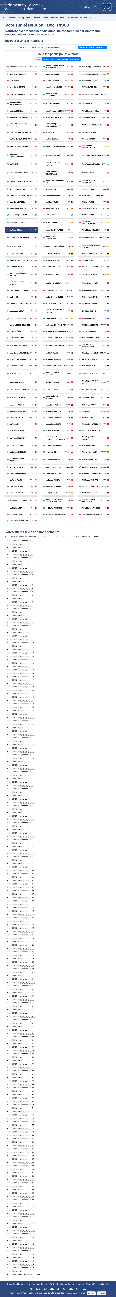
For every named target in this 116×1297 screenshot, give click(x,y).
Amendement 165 (27, 1088)
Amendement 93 (27, 846)
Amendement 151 (27, 1040)
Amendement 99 (27, 867)
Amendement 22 (27, 615)
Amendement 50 (27, 711)
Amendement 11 (26, 578)
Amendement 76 (27, 795)
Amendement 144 (27, 1016)
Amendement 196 (27, 1190)
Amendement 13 (26, 585)
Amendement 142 (27, 1009)
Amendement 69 (27, 772)
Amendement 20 (27, 609)
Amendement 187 (27, 1159)
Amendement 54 (27, 724)
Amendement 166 (27, 1091)
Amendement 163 (27, 1081)
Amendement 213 (27, 1247)
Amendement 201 (27, 1207)
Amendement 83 (27, 819)
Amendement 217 (27, 1261)
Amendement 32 (27, 649)
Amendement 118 (27, 931)
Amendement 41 (26, 680)
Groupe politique (62, 59)
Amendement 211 (27, 1240)
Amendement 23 (27, 619)
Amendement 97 (27, 860)
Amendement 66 (27, 765)
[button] (110, 47)
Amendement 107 (27, 894)
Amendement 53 (27, 721)
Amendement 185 (27, 1152)
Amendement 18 (26, 602)
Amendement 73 (27, 785)
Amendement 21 (26, 612)
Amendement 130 (27, 972)
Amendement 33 (27, 653)
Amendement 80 (27, 809)
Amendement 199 (27, 1200)
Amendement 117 (27, 928)
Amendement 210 (27, 1237)
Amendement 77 (27, 799)
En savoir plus (78, 1293)
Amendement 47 (27, 700)
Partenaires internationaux (62, 1284)
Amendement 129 (27, 969)
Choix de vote (74, 59)
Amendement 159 (27, 1067)
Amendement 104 (27, 884)
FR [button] (81, 7)
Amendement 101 (27, 874)
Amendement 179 (27, 1132)
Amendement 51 (26, 714)
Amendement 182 (27, 1142)
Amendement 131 (27, 976)
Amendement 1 (26, 544)
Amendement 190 (27, 1169)
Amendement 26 (27, 629)
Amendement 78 (27, 802)
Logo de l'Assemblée (86, 1284)
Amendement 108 (27, 897)
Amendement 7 (26, 564)
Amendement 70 (27, 775)
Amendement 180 (27, 1135)
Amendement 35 (27, 660)
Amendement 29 (27, 639)
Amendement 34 (27, 656)
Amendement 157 (27, 1060)
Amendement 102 (27, 877)
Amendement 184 (27, 1149)
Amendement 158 (27, 1064)
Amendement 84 (27, 823)
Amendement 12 (26, 581)
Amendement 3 (26, 551)
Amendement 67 (27, 768)
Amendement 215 (27, 1254)
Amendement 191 (27, 1173)
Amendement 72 (27, 782)
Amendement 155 (27, 1054)
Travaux (36, 18)
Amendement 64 (27, 758)
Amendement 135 (27, 989)
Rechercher (88, 18)
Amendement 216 (27, 1257)
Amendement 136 (27, 992)
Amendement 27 (27, 632)
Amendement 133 (27, 982)
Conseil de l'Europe (16, 1284)
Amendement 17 (26, 598)
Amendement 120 (27, 938)
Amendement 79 (27, 806)
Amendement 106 (27, 891)
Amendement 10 (26, 575)
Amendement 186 (27, 1156)
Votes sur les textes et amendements (92, 47)
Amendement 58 (27, 738)
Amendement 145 (27, 1020)
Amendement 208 (27, 1230)
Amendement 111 (27, 908)
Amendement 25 (27, 626)
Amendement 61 (26, 748)
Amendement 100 (27, 870)
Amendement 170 (27, 1105)
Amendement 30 (27, 643)
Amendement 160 (27, 1071)
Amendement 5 (26, 558)
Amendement (25, 541)
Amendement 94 (27, 850)
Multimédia (104, 1284)
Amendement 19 (26, 605)
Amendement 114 (27, 918)
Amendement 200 (27, 1203)
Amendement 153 (27, 1047)
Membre (46, 59)
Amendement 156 (27, 1057)
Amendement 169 (27, 1101)
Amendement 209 (27, 1234)
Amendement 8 (26, 568)
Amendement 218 (27, 1264)
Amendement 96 (27, 857)
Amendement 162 (27, 1077)
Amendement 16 (26, 595)
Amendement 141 (27, 1006)
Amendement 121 (27, 942)
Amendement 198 (27, 1196)
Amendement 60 (27, 745)
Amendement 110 (27, 904)
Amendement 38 (27, 670)
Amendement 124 (27, 952)
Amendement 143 (27, 1013)
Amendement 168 (27, 1098)
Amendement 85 (27, 826)
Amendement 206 (27, 1223)
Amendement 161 (27, 1074)
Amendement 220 (27, 1271)
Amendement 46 (27, 697)
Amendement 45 (27, 694)
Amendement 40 (27, 677)
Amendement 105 (27, 887)
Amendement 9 (26, 571)
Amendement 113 (27, 914)
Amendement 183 (27, 1145)
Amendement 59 (27, 741)
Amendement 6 (26, 561)
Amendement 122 (27, 945)
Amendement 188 (27, 1162)
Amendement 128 (27, 965)
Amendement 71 (26, 778)
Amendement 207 (27, 1227)
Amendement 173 (27, 1115)
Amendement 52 (27, 717)
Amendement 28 (27, 636)
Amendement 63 (27, 755)
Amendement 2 (26, 547)
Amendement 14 (26, 588)
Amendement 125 (27, 955)
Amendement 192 (27, 1176)
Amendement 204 (27, 1217)
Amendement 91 (26, 840)
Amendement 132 (27, 979)
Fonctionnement (50, 18)
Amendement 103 (27, 880)
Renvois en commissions (30, 1274)
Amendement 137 (27, 996)
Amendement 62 (27, 751)
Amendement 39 (27, 673)
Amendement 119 (27, 935)
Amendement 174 (27, 1118)
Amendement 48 (27, 704)
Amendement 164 (27, 1084)
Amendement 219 (27, 1268)
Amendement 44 (27, 690)
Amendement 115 (27, 921)
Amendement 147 (27, 1026)
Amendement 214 (27, 1251)
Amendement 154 (27, 1050)
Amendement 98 (27, 863)
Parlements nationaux (37, 1284)
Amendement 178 (27, 1128)
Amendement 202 (27, 1210)
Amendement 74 (27, 789)
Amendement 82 (27, 816)
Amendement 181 (27, 1139)
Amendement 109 (27, 901)
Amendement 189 (27, 1166)
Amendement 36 (27, 663)
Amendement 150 (27, 1037)
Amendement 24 (27, 622)
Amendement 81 (26, 812)
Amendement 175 (27, 1122)
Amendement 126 (27, 959)
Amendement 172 (27, 1111)
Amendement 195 (27, 1186)
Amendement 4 (26, 554)
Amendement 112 (27, 911)
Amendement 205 (27, 1220)
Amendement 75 (27, 792)
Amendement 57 (27, 734)
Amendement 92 (27, 843)
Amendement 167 (27, 1094)
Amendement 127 (27, 962)
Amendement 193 (27, 1179)
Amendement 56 (27, 731)
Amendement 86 (27, 829)
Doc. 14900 (93, 536)
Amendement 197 (27, 1193)
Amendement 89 (27, 833)
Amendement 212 (27, 1244)
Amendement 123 (27, 948)
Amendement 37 (27, 666)
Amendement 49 (27, 707)
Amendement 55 (27, 728)
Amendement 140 (27, 1003)
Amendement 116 (27, 925)
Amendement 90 (27, 836)
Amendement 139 (27, 999)
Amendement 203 (27, 1213)
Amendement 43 (27, 687)
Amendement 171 (27, 1108)
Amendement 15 (26, 592)
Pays (52, 59)
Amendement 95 (27, 853)
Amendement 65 (27, 761)
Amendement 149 (27, 1033)
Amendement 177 (27, 1125)
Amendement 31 (26, 646)
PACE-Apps (91, 7)
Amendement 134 (27, 986)
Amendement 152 (27, 1043)
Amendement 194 (27, 1183)
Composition (24, 18)
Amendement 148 (27, 1030)
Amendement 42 (27, 683)
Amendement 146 (27, 1023)
